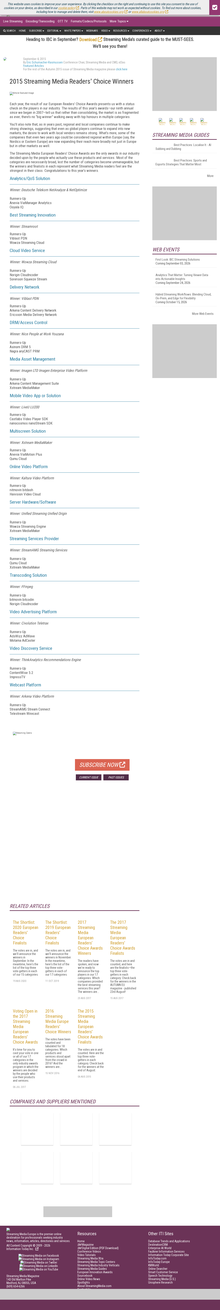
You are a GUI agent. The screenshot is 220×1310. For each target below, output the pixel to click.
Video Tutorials (86, 1255)
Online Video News (88, 1279)
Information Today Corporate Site (168, 1255)
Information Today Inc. (20, 1249)
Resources (120, 30)
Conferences (140, 30)
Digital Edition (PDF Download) (98, 1248)
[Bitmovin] (76, 1129)
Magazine (85, 1244)
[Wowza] (115, 1168)
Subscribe (35, 30)
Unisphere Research (160, 1282)
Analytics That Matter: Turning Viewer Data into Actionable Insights (182, 277)
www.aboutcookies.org (108, 12)
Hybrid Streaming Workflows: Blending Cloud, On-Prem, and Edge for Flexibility (183, 296)
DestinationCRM (158, 1244)
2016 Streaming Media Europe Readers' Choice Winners (58, 1021)
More (210, 176)
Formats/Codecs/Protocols (89, 21)
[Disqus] (74, 847)
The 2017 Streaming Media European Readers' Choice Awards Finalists (122, 938)
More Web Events (203, 314)
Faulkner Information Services (166, 1251)
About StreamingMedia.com (94, 1286)
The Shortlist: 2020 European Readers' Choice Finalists (25, 933)
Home (22, 30)
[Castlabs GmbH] (115, 1129)
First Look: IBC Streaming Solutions (178, 259)
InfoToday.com (157, 1258)
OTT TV (63, 21)
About (158, 30)
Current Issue (88, 777)
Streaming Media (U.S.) (162, 1279)
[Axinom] (37, 1129)
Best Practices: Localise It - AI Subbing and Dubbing (183, 147)
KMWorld (153, 1265)
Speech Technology (160, 1275)
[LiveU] (76, 1168)
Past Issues (116, 777)
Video (104, 30)
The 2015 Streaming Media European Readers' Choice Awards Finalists (90, 1027)
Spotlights (83, 1282)
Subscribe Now (98, 764)
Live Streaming (13, 21)
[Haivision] (37, 1168)
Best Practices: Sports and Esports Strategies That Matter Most (181, 162)
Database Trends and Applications (169, 1241)
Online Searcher (157, 1268)
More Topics (118, 21)
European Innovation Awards (95, 1272)
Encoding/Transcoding (40, 21)
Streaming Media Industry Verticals (98, 1265)
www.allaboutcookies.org (148, 12)
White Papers (72, 30)
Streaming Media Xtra (90, 1258)
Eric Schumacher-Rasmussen (45, 62)
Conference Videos (89, 1251)
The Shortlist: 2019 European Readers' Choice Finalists (58, 933)
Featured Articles (33, 66)
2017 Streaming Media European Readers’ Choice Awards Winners (90, 938)
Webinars (92, 30)
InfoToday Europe (159, 1262)
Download (88, 39)
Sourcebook (84, 1275)
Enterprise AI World (159, 1248)
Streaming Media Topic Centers (96, 1262)
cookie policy (66, 8)
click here (121, 69)
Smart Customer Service (163, 1272)
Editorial (53, 30)
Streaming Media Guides (92, 1268)
